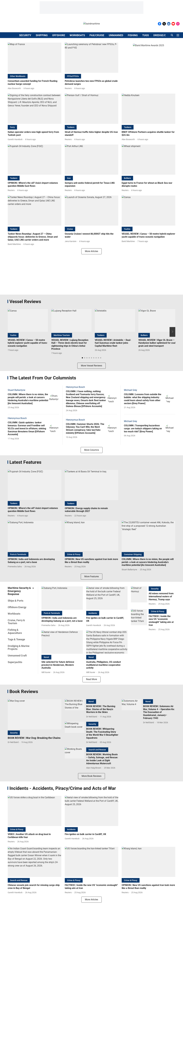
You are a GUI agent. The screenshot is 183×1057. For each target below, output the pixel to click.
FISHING (133, 35)
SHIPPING (42, 35)
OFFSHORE (58, 35)
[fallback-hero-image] (34, 58)
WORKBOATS (77, 35)
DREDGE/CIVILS (162, 35)
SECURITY (25, 35)
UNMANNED (116, 35)
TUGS (145, 35)
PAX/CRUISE (96, 35)
